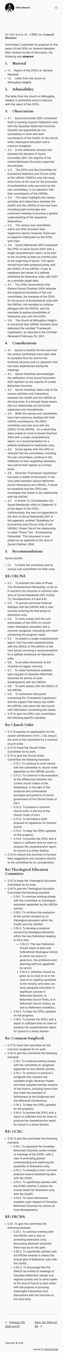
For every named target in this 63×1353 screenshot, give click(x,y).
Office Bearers (22, 7)
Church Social (51, 1349)
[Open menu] (56, 7)
